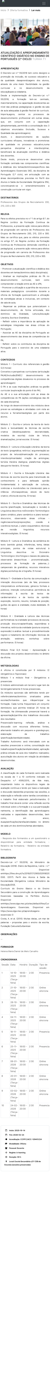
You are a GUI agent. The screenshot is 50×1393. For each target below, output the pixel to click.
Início (3, 10)
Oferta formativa (19, 10)
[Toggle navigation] (44, 3)
